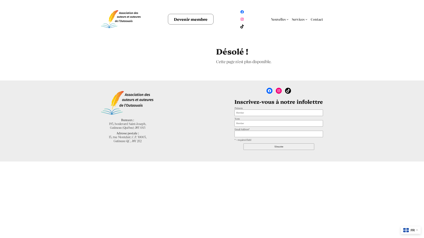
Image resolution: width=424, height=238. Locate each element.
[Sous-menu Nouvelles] (288, 19)
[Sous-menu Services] (306, 19)
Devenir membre (191, 19)
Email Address (242, 129)
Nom (237, 118)
